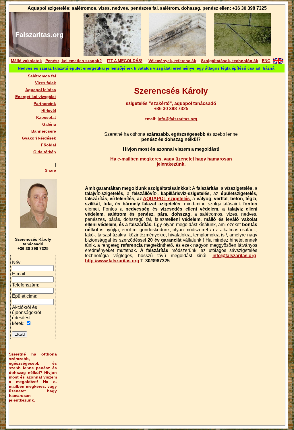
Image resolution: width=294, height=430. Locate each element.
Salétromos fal (42, 76)
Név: (17, 262)
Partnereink (45, 103)
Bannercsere (43, 131)
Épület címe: (24, 296)
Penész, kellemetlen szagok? (73, 60)
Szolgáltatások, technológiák (229, 60)
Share (50, 170)
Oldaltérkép (44, 152)
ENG (266, 60)
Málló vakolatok (26, 60)
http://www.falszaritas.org (112, 260)
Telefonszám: (25, 284)
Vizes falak (45, 83)
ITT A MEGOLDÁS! (124, 60)
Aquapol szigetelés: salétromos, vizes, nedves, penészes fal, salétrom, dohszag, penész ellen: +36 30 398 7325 (147, 8)
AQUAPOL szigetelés (166, 198)
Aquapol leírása (40, 89)
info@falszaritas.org (177, 118)
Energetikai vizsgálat (35, 96)
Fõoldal (48, 145)
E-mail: (19, 273)
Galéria (49, 124)
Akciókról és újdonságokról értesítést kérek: (26, 315)
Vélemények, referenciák (172, 60)
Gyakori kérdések (39, 138)
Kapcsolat (46, 117)
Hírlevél (48, 110)
